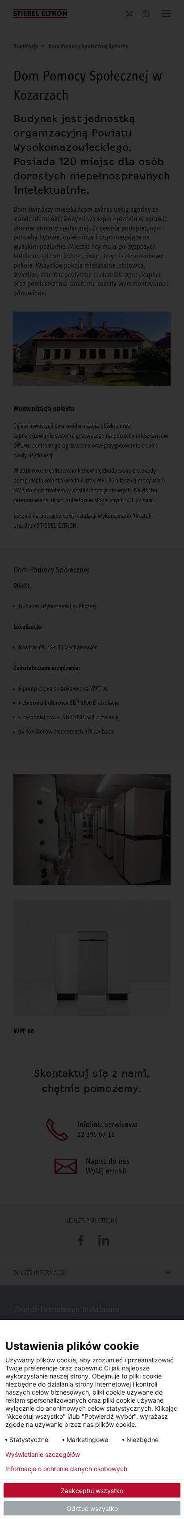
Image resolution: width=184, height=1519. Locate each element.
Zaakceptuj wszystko (92, 1490)
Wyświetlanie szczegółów (42, 1454)
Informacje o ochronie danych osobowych (66, 1468)
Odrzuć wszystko (92, 1508)
